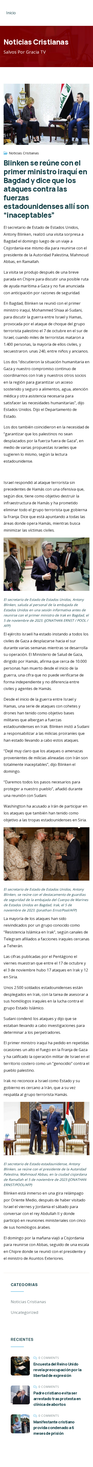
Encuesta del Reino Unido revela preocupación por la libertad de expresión (57, 1369)
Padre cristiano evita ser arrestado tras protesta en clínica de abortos (57, 1398)
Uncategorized (24, 1312)
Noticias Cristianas (24, 153)
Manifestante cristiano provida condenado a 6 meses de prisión (54, 1427)
